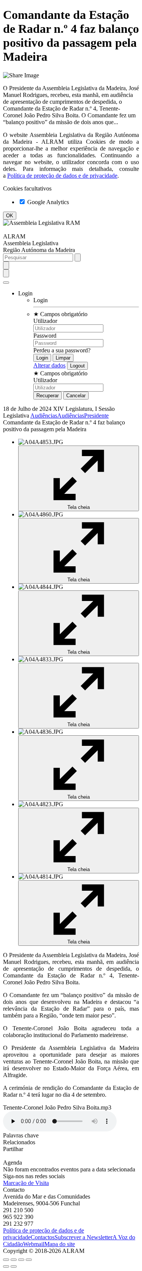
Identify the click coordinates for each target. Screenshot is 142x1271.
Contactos (43, 1237)
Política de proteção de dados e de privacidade (62, 175)
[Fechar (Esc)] (6, 1260)
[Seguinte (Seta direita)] (14, 1266)
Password (44, 335)
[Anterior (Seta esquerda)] (6, 1266)
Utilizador (45, 321)
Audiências (43, 415)
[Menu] (6, 282)
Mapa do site (59, 1244)
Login (40, 300)
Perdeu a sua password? (62, 350)
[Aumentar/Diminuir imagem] (29, 1260)
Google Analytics (47, 202)
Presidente (96, 415)
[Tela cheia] (21, 1260)
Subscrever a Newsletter (83, 1237)
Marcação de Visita (26, 1183)
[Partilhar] (14, 1260)
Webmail (33, 1244)
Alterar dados (49, 365)
